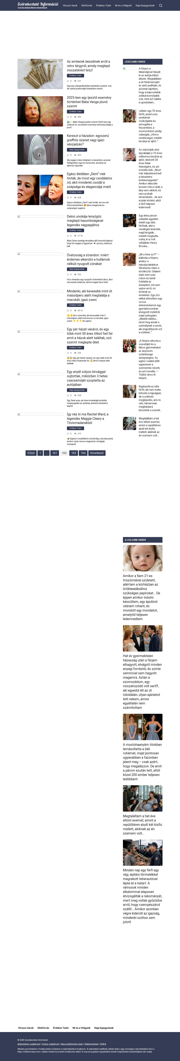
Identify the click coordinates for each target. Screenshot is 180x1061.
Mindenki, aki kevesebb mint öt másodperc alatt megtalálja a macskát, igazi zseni (89, 295)
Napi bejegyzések (145, 5)
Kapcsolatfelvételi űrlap (72, 1044)
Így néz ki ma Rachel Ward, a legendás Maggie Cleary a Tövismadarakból (87, 418)
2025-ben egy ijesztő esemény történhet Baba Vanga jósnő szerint (89, 102)
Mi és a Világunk (123, 5)
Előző (31, 453)
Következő (97, 453)
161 (54, 453)
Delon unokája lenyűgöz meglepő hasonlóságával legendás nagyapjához (85, 220)
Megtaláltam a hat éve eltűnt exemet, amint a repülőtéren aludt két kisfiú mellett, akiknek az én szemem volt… (150, 427)
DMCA (103, 1044)
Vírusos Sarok (70, 5)
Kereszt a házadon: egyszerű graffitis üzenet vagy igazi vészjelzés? (88, 140)
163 (73, 453)
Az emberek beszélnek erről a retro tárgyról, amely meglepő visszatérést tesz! (88, 66)
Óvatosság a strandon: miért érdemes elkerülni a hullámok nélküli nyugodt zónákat (88, 259)
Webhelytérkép (91, 1044)
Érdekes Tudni (103, 5)
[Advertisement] (90, 36)
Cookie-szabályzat (50, 1044)
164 (83, 453)
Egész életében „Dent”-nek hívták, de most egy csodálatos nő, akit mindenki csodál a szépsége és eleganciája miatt (89, 180)
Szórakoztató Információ (38, 4)
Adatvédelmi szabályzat (29, 1044)
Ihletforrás (86, 5)
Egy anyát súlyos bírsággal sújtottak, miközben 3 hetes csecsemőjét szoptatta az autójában (87, 378)
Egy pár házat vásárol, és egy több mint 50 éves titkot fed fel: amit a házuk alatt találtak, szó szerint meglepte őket (90, 335)
